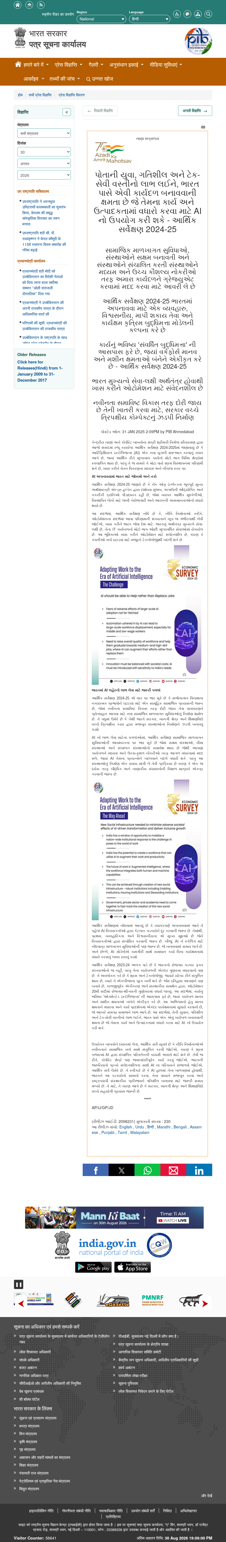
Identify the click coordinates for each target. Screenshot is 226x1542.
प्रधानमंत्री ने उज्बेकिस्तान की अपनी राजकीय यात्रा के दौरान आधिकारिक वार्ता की (43, 308)
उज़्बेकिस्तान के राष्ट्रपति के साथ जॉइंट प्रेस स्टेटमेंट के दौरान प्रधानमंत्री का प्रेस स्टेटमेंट (44, 343)
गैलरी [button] (93, 64)
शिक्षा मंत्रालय (28, 1465)
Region (82, 12)
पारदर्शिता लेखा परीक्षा (133, 1375)
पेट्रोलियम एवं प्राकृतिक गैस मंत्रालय (44, 1481)
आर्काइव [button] (31, 78)
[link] (114, 1216)
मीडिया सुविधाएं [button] (163, 64)
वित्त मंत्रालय (28, 1433)
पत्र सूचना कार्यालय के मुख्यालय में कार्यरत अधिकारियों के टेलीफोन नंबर (64, 1339)
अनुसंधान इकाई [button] (123, 64)
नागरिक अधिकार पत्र (34, 1375)
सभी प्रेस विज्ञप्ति (40, 94)
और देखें (206, 1495)
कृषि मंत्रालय (28, 1441)
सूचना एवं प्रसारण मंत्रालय (38, 1418)
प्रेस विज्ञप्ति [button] (66, 64)
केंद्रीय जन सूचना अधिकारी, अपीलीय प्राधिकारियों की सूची (158, 1359)
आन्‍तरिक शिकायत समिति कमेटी (140, 1351)
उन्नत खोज (102, 78)
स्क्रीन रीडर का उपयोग (58, 14)
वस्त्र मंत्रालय (29, 1426)
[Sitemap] (198, 13)
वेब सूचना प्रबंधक (31, 1391)
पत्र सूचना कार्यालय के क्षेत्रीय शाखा (143, 1344)
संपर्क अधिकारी (29, 1359)
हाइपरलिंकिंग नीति (41, 1510)
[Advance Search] (208, 13)
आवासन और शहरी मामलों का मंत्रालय (44, 1457)
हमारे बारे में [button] (34, 64)
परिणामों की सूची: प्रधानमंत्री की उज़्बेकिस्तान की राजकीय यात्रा (44, 325)
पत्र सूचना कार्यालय (57, 44)
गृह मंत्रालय (27, 1449)
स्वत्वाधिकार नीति (111, 1510)
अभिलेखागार (188, 1510)
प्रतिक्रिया (113, 1516)
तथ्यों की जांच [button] (62, 78)
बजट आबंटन (28, 1367)
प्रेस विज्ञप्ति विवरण (71, 94)
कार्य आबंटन (127, 1367)
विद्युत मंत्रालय (29, 1488)
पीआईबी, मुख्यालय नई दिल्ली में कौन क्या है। (149, 1336)
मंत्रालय (23, 124)
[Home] (18, 65)
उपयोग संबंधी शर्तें (143, 1510)
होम (20, 94)
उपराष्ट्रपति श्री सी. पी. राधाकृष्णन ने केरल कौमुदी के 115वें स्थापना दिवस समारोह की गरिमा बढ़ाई (44, 241)
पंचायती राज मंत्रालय (34, 1473)
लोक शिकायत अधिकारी (35, 1351)
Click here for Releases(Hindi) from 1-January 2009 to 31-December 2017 (40, 371)
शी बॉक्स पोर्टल (29, 1399)
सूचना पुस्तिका (128, 1383)
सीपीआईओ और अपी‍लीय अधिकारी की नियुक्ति (50, 1383)
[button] (177, 13)
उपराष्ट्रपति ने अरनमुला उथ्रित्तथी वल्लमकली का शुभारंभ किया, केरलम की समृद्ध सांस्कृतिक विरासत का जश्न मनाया (44, 213)
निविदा (167, 1510)
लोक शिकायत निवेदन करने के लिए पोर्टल (146, 1391)
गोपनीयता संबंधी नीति (76, 1510)
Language (136, 12)
